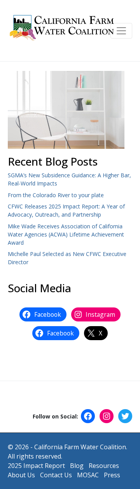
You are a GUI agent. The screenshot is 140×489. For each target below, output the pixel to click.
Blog (77, 465)
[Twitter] (125, 416)
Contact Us (56, 475)
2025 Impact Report (36, 465)
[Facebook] (88, 416)
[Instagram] (107, 416)
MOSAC (88, 475)
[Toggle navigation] (121, 31)
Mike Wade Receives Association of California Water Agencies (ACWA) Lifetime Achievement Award (66, 234)
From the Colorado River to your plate (56, 195)
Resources (104, 465)
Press (112, 475)
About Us (21, 475)
